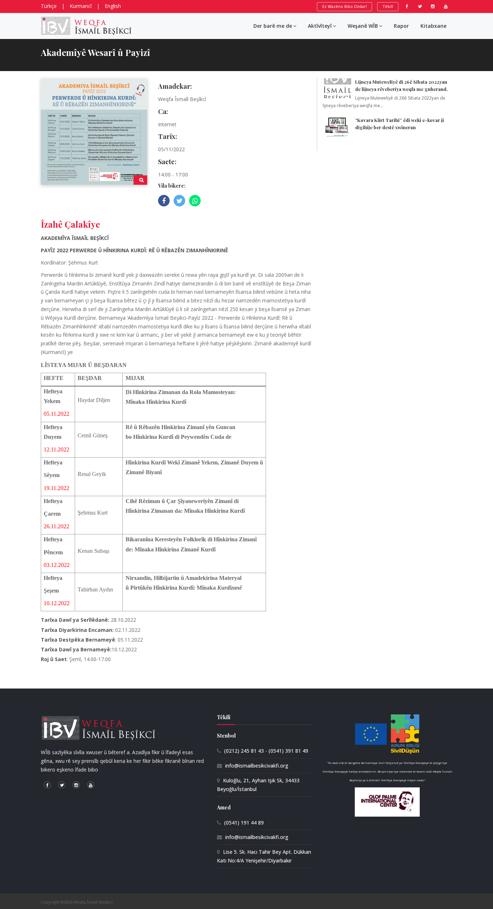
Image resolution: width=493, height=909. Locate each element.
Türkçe (49, 6)
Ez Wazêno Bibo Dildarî (344, 6)
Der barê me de (272, 25)
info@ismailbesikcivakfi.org (256, 765)
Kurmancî (81, 6)
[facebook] (406, 6)
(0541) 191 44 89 (244, 822)
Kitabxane (433, 25)
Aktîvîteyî (320, 25)
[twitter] (419, 6)
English (113, 6)
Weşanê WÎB (363, 25)
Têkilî (388, 6)
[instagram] (432, 6)
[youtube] (445, 6)
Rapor (401, 25)
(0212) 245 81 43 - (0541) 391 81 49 (266, 750)
